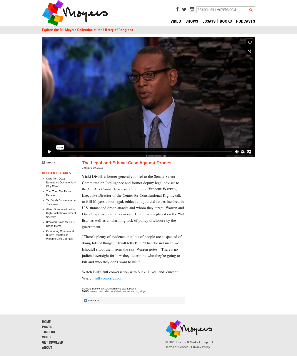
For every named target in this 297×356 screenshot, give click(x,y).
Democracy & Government (106, 288)
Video (175, 21)
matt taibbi (104, 291)
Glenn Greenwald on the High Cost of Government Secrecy (61, 213)
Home (46, 322)
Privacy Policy (200, 347)
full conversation (108, 278)
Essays (208, 21)
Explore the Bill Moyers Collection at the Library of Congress (87, 30)
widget (143, 291)
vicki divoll (116, 291)
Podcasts (245, 21)
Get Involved (52, 342)
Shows (191, 21)
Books (226, 21)
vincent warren (130, 291)
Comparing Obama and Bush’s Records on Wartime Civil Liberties (60, 235)
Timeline (49, 332)
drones (93, 291)
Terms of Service (177, 347)
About (47, 348)
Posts (47, 327)
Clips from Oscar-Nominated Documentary (61, 182)
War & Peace (129, 288)
